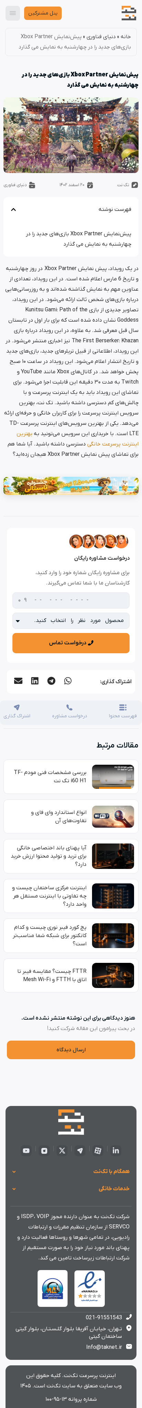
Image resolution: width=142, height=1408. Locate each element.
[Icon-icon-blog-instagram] (44, 1150)
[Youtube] (26, 1150)
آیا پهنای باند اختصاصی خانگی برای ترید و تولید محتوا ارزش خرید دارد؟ (49, 856)
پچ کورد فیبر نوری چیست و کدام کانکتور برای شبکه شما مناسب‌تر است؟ (50, 935)
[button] (67, 681)
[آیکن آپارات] (97, 1150)
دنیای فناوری (101, 36)
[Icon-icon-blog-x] (62, 1150)
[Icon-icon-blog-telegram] (79, 1150)
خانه (126, 36)
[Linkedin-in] (115, 1150)
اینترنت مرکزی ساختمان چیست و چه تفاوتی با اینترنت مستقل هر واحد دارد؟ (49, 896)
